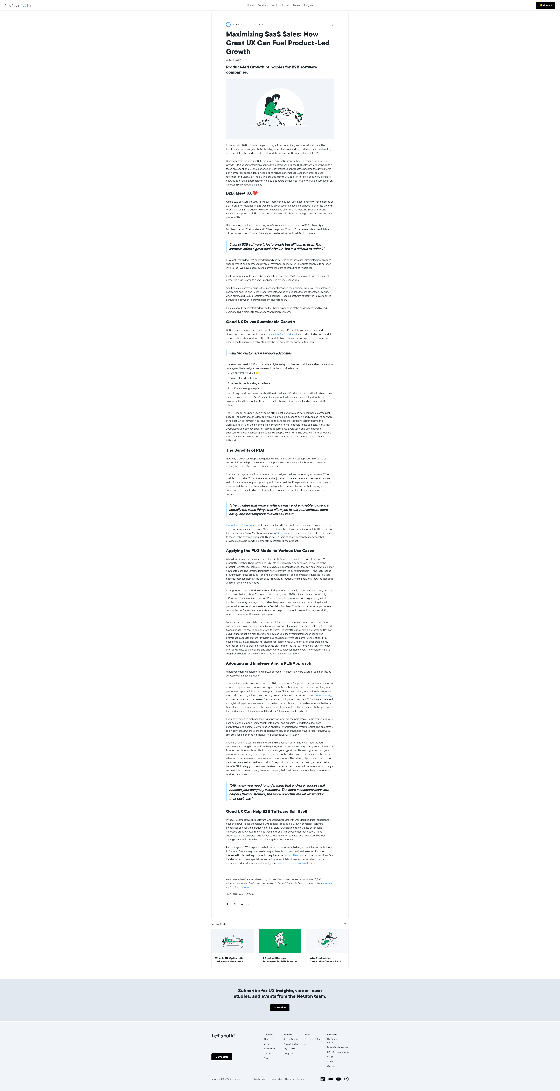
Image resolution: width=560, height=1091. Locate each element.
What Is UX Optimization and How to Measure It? (230, 959)
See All (345, 923)
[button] (296, 5)
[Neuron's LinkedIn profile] (323, 1079)
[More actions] (332, 24)
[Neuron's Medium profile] (330, 1079)
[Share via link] (248, 904)
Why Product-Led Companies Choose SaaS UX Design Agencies (325, 959)
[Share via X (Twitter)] (234, 904)
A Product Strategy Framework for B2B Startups (279, 959)
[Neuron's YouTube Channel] (338, 1079)
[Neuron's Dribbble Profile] (346, 1079)
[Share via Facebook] (227, 904)
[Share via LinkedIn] (241, 904)
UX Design (250, 894)
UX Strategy (238, 894)
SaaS (229, 894)
